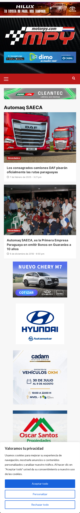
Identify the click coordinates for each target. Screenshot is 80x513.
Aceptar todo (40, 483)
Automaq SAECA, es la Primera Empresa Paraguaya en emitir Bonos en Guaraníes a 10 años (39, 244)
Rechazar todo (40, 504)
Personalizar (40, 494)
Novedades (14, 158)
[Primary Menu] (8, 78)
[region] (40, 477)
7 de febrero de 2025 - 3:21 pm (26, 177)
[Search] (73, 78)
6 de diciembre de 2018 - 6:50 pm (27, 253)
